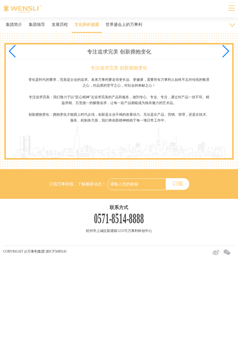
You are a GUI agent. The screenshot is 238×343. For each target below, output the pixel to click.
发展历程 (60, 24)
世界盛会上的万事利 (124, 24)
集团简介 (14, 24)
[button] (225, 51)
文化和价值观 (87, 24)
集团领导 (37, 24)
